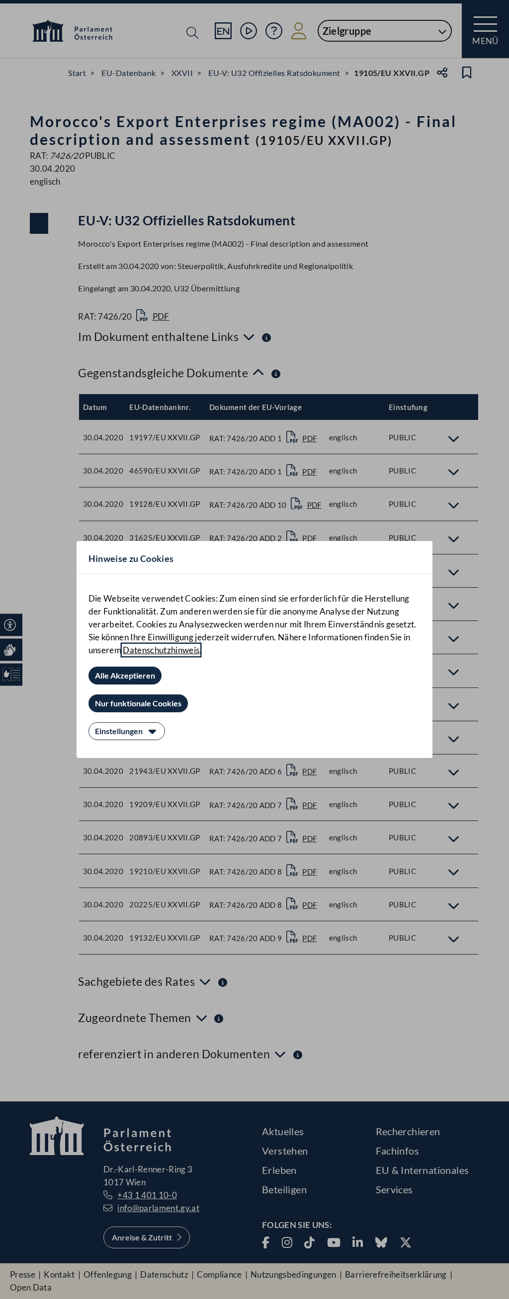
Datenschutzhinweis (161, 650)
